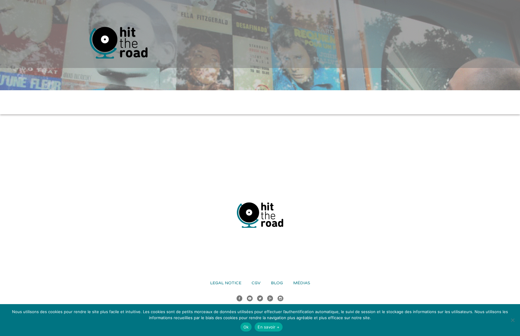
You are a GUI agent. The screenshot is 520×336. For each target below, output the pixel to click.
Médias (301, 282)
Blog (277, 282)
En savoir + (269, 327)
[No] (512, 320)
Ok (246, 327)
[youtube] (250, 299)
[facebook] (240, 299)
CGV (256, 282)
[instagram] (280, 299)
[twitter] (260, 299)
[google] (270, 299)
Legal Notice (225, 282)
